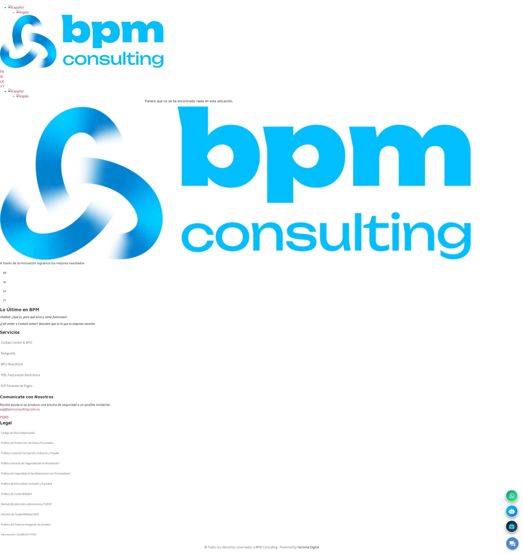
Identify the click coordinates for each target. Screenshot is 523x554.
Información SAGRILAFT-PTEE (18, 534)
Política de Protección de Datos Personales (27, 443)
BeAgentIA (8, 353)
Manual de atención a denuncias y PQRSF (26, 504)
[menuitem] (16, 7)
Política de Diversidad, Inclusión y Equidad (26, 483)
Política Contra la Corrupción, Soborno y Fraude (30, 453)
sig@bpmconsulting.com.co (20, 409)
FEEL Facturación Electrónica (20, 375)
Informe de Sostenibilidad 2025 (20, 514)
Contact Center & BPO (16, 342)
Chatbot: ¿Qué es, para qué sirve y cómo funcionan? (33, 317)
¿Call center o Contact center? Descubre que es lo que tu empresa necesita (47, 324)
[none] (265, 10)
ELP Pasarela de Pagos (16, 386)
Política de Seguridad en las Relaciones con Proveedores (35, 473)
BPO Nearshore (12, 364)
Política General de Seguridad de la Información (30, 463)
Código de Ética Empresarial (18, 433)
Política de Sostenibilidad (16, 494)
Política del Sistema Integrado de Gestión (26, 524)
